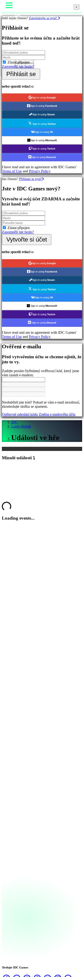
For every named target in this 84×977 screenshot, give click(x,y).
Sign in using (44, 97)
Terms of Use (12, 171)
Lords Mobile (21, 426)
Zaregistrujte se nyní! (43, 18)
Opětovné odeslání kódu (20, 414)
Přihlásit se (21, 74)
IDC (14, 422)
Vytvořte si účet (26, 239)
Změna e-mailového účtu (57, 414)
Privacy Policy (39, 171)
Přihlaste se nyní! (30, 179)
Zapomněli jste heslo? (18, 66)
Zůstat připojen (18, 62)
